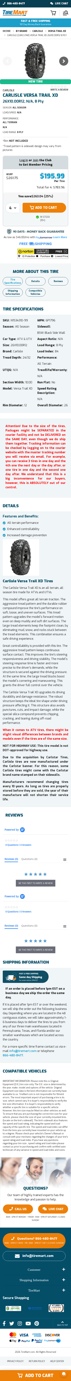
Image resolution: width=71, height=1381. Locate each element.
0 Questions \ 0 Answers (18, 844)
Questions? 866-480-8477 (34, 1240)
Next (63, 61)
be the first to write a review (36, 883)
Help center (57, 1361)
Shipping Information (13, 292)
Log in (23, 160)
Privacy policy (15, 1361)
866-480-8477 (16, 3)
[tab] (11, 859)
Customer (34, 1270)
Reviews (58, 281)
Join (35, 160)
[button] (42, 254)
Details (35, 281)
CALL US (21, 1209)
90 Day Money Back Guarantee (35, 22)
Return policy (37, 1361)
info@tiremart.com (23, 1051)
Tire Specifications (12, 281)
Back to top (62, 1325)
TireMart (34, 1290)
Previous (7, 61)
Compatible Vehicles (35, 292)
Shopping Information (34, 1280)
